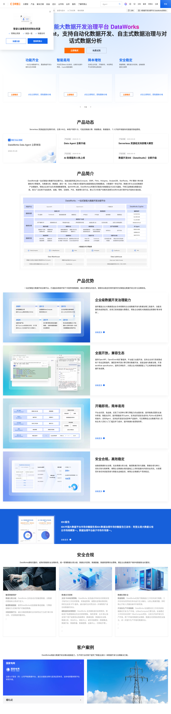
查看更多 (64, 539)
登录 (165, 4)
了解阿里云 (82, 4)
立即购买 (74, 50)
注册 (156, 4)
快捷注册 (16, 41)
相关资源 (81, 10)
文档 (139, 4)
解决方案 (40, 4)
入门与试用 (71, 10)
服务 (74, 4)
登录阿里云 (37, 41)
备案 (144, 4)
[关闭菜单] (4, 4)
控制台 (150, 4)
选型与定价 (61, 10)
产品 (32, 4)
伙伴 (68, 4)
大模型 (25, 4)
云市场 (61, 4)
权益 (48, 4)
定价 (54, 4)
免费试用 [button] (97, 50)
